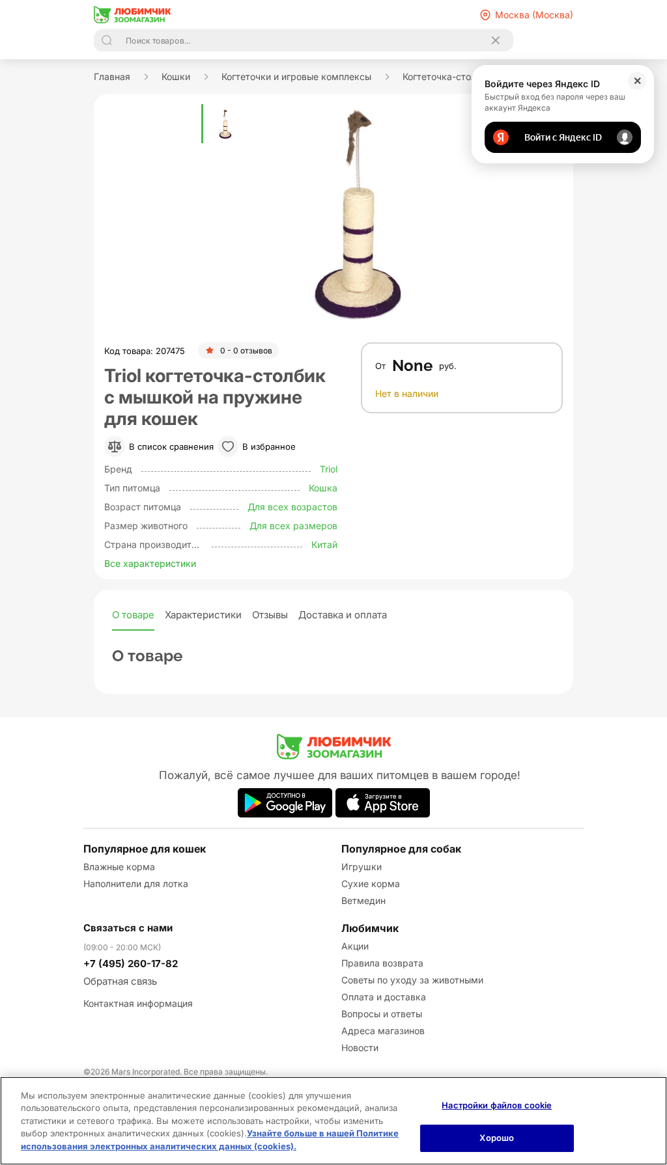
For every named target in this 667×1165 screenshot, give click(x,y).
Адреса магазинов (383, 1030)
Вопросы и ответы (381, 1013)
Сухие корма (370, 883)
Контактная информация (138, 1003)
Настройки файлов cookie (497, 1105)
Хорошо (496, 1137)
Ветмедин (363, 900)
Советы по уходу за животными (412, 979)
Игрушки (361, 866)
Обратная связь (120, 981)
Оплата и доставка (383, 996)
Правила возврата (382, 962)
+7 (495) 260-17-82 (130, 963)
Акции (355, 946)
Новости (359, 1047)
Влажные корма (119, 866)
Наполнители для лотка (135, 883)
